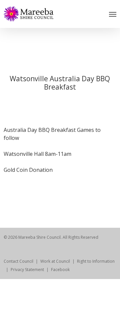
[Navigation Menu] (112, 14)
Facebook (60, 269)
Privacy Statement (27, 269)
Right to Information (96, 261)
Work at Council (55, 261)
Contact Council (18, 261)
